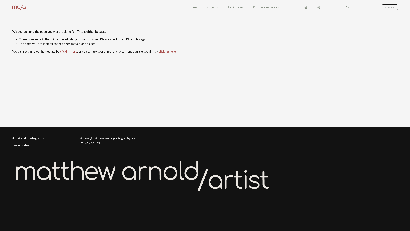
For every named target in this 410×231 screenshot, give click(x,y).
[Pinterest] (318, 7)
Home (192, 7)
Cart (351, 7)
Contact (389, 7)
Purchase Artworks (266, 7)
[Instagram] (306, 7)
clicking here (68, 51)
